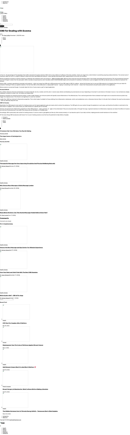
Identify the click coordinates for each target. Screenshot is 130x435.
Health (4, 15)
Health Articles (4, 27)
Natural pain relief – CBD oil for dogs (11, 295)
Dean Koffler (7, 35)
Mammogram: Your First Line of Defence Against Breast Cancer (23, 345)
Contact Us (5, 1)
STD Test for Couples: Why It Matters (15, 323)
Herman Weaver (6, 166)
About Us (5, 3)
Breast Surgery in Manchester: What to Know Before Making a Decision (25, 389)
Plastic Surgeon (7, 386)
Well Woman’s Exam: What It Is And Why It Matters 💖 (19, 367)
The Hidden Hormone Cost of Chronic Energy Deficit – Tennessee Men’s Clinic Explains (30, 411)
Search (2, 26)
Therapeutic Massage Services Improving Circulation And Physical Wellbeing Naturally (27, 163)
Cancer (4, 18)
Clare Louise (5, 215)
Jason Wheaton (6, 275)
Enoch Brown (5, 188)
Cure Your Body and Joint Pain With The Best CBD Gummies (19, 272)
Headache (5, 21)
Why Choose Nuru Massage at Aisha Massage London (17, 185)
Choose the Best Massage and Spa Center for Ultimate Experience (21, 247)
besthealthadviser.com (15, 420)
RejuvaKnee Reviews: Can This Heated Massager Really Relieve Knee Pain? (23, 212)
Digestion (5, 19)
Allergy (4, 17)
